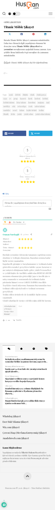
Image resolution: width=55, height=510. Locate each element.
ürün (13, 114)
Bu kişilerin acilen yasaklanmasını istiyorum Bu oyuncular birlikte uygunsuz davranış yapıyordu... (26, 360)
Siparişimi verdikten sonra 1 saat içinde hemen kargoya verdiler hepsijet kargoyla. (24, 380)
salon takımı (40, 106)
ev (10, 98)
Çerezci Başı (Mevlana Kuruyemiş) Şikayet (25, 432)
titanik (5, 114)
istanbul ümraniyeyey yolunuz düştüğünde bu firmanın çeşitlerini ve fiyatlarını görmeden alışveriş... (24, 391)
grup (16, 98)
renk (30, 106)
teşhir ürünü (31, 110)
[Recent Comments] (9, 348)
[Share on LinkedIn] (45, 34)
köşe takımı (21, 102)
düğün (25, 95)
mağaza (41, 102)
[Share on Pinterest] (33, 34)
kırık (30, 98)
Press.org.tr (36, 458)
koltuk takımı (8, 102)
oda (13, 106)
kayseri (23, 98)
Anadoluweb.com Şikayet (16, 438)
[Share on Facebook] (22, 34)
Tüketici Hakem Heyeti (31, 452)
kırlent (37, 98)
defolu (17, 95)
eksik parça (41, 95)
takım (21, 110)
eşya (5, 98)
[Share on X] (10, 34)
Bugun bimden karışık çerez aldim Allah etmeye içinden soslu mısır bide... (25, 402)
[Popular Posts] (21, 348)
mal (47, 102)
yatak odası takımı (42, 114)
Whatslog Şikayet (12, 416)
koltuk (45, 98)
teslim (41, 110)
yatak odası (28, 114)
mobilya (6, 106)
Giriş (7, 193)
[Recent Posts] (34, 348)
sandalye (6, 110)
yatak (19, 114)
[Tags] (46, 348)
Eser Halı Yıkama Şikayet (15, 421)
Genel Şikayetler (12, 22)
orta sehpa (22, 106)
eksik (32, 95)
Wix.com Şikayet (11, 427)
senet (15, 110)
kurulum (31, 102)
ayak (11, 95)
